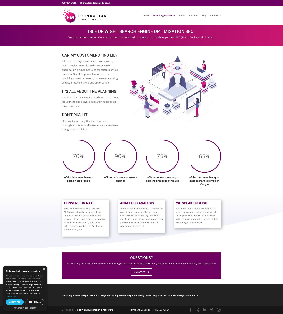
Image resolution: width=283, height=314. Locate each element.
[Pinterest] (211, 310)
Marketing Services (162, 16)
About (182, 16)
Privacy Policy (12, 296)
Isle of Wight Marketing (132, 295)
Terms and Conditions (141, 309)
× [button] (44, 269)
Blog (204, 16)
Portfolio (193, 16)
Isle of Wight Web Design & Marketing (94, 309)
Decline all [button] (35, 302)
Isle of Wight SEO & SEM (158, 295)
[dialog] (25, 288)
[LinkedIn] (204, 310)
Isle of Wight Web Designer (75, 295)
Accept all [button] (14, 302)
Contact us (215, 16)
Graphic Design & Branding (104, 295)
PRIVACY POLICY (162, 309)
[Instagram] (219, 310)
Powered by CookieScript (25, 308)
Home (146, 16)
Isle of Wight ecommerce (185, 295)
